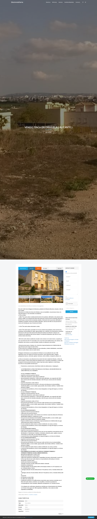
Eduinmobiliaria (17, 2)
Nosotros (48, 2)
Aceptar (91, 517)
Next (62, 283)
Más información (29, 517)
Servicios (61, 2)
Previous (19, 283)
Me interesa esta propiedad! (71, 273)
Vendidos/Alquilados (69, 2)
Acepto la (69, 298)
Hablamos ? (91, 478)
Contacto (78, 2)
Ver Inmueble (48, 132)
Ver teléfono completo (32, 494)
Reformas (54, 2)
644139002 (70, 334)
